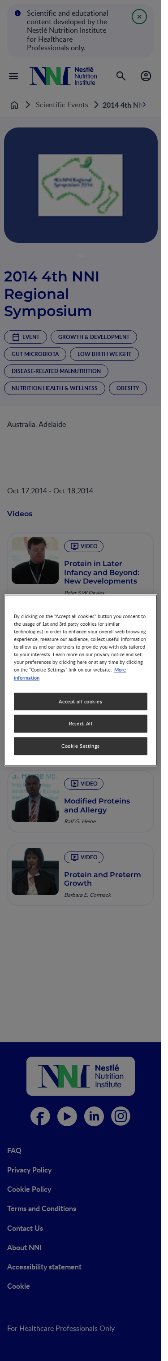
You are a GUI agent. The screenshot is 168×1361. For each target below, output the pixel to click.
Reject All (81, 723)
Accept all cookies (80, 701)
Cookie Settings (80, 746)
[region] (80, 680)
